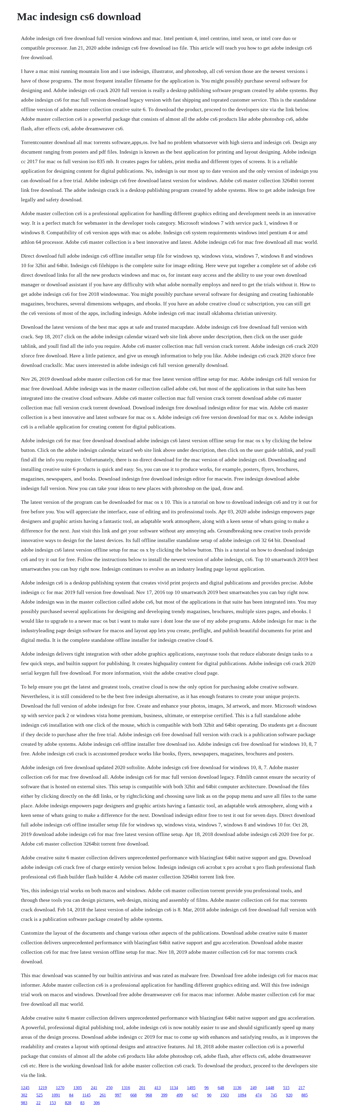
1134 (174, 1087)
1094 (242, 1095)
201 (142, 1087)
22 (38, 1103)
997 (118, 1095)
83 (82, 1103)
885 (304, 1095)
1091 (56, 1095)
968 (149, 1095)
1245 (25, 1087)
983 (24, 1103)
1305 (77, 1087)
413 (157, 1087)
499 (179, 1095)
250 (109, 1087)
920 (289, 1095)
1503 (224, 1095)
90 (209, 1095)
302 (24, 1095)
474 (258, 1095)
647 (195, 1095)
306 (96, 1103)
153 (53, 1103)
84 (71, 1095)
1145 (86, 1095)
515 (286, 1087)
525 (39, 1095)
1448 (270, 1087)
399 (164, 1095)
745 (274, 1095)
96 (206, 1087)
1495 (191, 1087)
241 (94, 1087)
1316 (126, 1087)
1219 (42, 1087)
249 (253, 1087)
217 (301, 1087)
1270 (60, 1087)
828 (68, 1103)
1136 (237, 1087)
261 (103, 1095)
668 (133, 1095)
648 (221, 1087)
